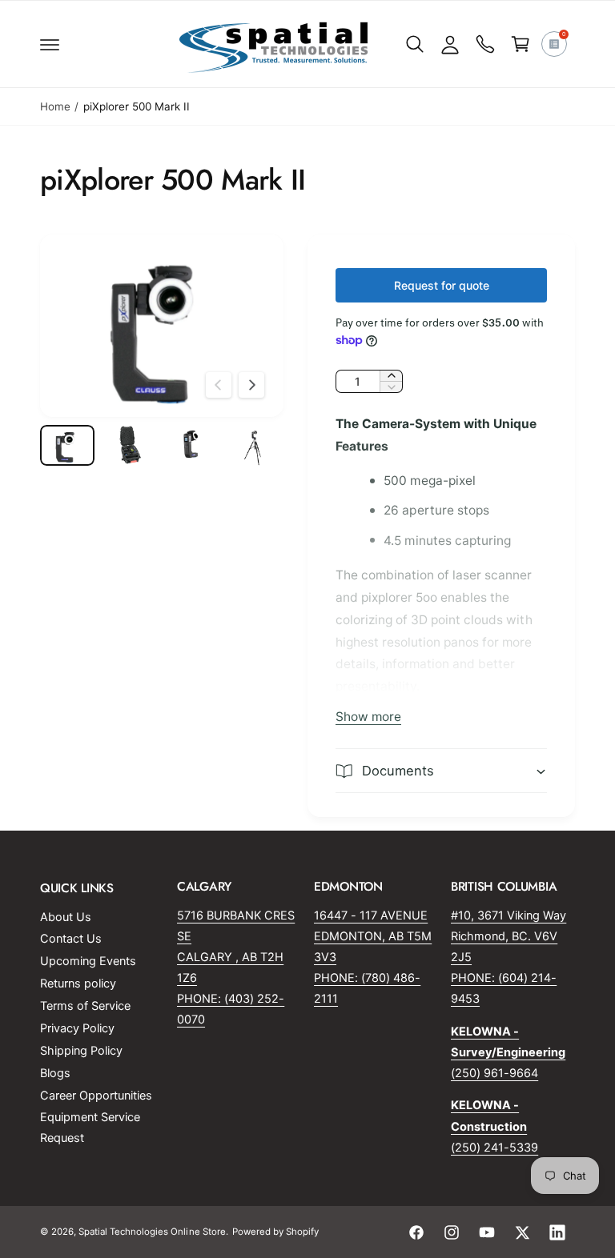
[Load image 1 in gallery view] (67, 445)
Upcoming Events (88, 961)
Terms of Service (85, 1006)
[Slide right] (251, 385)
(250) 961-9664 (494, 1073)
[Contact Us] (485, 44)
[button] (49, 44)
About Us (65, 917)
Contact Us (71, 938)
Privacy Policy (77, 1028)
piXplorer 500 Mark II (136, 106)
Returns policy (78, 983)
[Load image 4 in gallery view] (254, 445)
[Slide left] (218, 385)
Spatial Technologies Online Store (152, 1231)
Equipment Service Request (90, 1127)
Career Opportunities (96, 1095)
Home (55, 106)
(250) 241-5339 (494, 1147)
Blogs (55, 1073)
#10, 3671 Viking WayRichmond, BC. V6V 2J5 (508, 936)
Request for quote (441, 285)
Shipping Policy (81, 1051)
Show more (368, 716)
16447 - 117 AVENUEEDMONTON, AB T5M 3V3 (373, 936)
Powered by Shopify (275, 1231)
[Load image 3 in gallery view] (192, 445)
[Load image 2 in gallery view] (129, 445)
